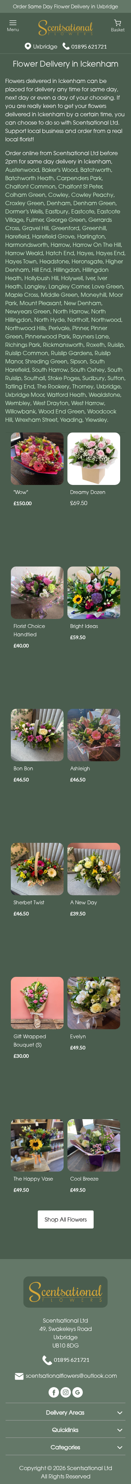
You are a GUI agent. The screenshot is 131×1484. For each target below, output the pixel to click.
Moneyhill (93, 294)
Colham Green (25, 194)
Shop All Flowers (66, 1219)
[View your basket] (118, 25)
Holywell (72, 278)
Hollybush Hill (41, 278)
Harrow (60, 244)
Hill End (41, 269)
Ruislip (116, 344)
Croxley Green (24, 203)
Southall (34, 378)
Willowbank (20, 411)
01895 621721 (89, 46)
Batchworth (95, 169)
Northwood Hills (25, 328)
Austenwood (22, 169)
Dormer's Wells (24, 211)
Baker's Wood (60, 169)
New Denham (82, 303)
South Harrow (50, 369)
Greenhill (94, 228)
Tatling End (19, 386)
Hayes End (110, 253)
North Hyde (49, 319)
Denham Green (94, 203)
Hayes (85, 253)
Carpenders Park (79, 178)
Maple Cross (21, 294)
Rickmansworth (63, 344)
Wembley (17, 403)
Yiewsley (96, 419)
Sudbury (93, 378)
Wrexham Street (36, 419)
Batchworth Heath (29, 178)
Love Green (107, 286)
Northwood (106, 319)
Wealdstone (104, 394)
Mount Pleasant (40, 303)
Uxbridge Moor (24, 394)
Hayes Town (21, 261)
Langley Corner (69, 286)
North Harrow (70, 311)
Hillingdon (66, 269)
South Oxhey (88, 369)
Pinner (80, 328)
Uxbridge (108, 386)
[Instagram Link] (66, 1392)
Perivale (59, 328)
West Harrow (87, 403)
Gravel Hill (35, 228)
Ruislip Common (26, 353)
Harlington (91, 236)
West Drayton (50, 403)
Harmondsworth (26, 244)
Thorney (83, 386)
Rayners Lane (91, 336)
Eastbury (56, 211)
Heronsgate (87, 261)
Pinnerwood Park (47, 336)
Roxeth (95, 344)
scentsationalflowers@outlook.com (71, 1376)
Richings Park (22, 344)
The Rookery (53, 386)
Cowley (58, 194)
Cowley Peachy (92, 194)
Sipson (78, 361)
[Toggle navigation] (13, 26)
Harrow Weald (24, 253)
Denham (59, 203)
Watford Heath (66, 394)
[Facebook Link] (54, 1392)
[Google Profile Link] (77, 1392)
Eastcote (82, 211)
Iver (90, 278)
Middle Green (59, 294)
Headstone (54, 261)
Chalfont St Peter (80, 186)
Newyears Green (27, 311)
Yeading (71, 419)
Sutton (116, 378)
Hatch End (60, 253)
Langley (35, 286)
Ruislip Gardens (71, 353)
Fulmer (34, 219)
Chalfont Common (30, 186)
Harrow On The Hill (97, 244)
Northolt (77, 319)
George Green (66, 219)
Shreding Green (46, 361)
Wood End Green (61, 411)
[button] (65, 1411)
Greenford (65, 228)
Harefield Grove (53, 236)
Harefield (17, 236)
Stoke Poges (64, 378)
